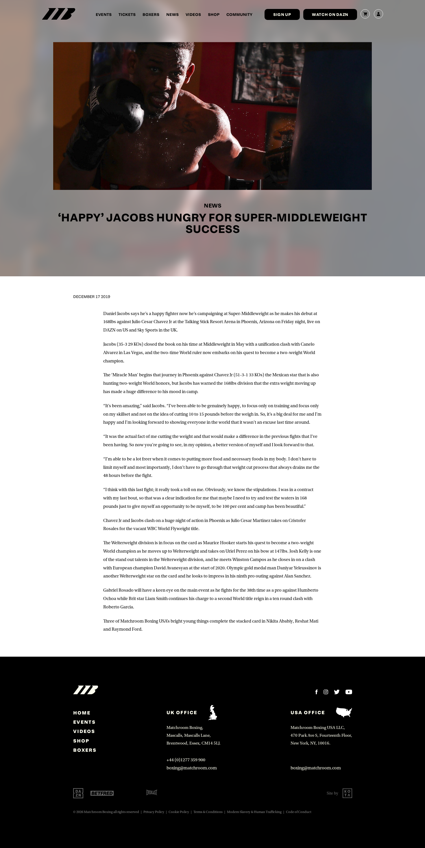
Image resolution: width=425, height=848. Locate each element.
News (172, 14)
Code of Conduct (298, 812)
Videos (193, 14)
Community (239, 14)
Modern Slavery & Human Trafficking (254, 812)
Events (104, 14)
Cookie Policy (179, 812)
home (81, 713)
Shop (213, 14)
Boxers (151, 14)
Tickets (127, 14)
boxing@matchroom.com (192, 768)
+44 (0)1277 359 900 (186, 759)
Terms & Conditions (208, 812)
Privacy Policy (153, 812)
